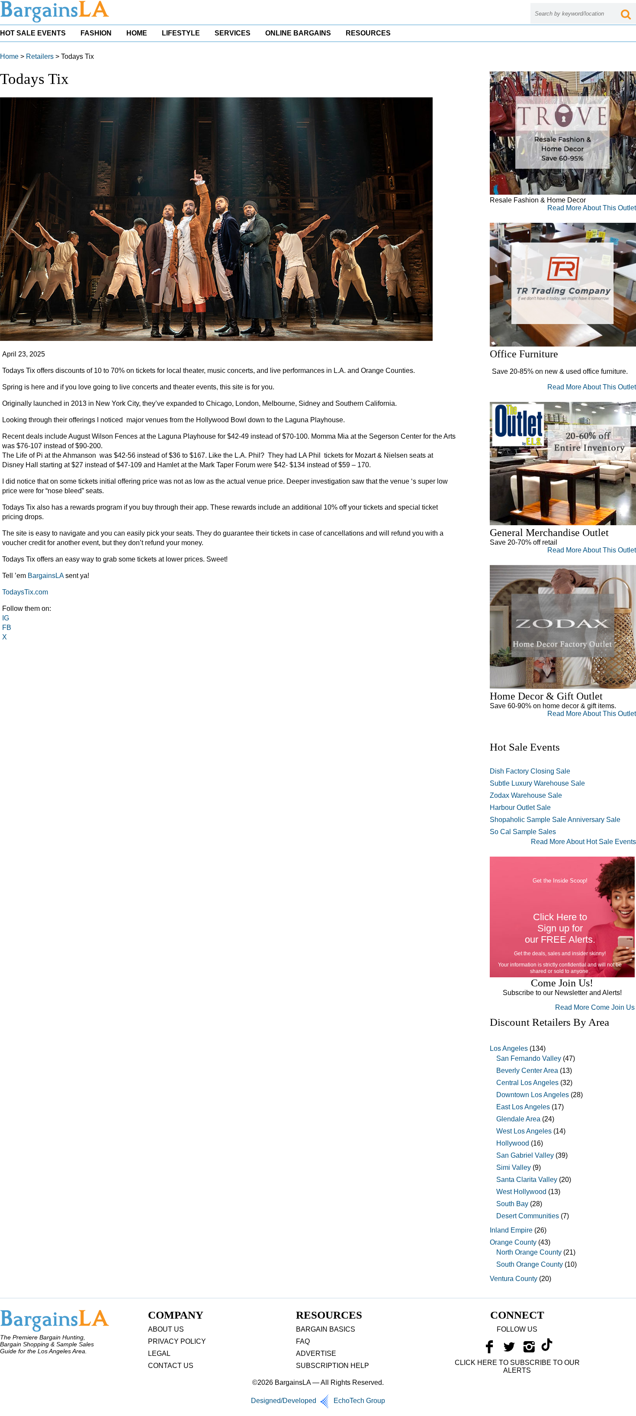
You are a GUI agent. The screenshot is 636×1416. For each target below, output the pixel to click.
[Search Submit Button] (625, 13)
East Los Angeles (523, 1107)
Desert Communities (527, 1216)
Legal (159, 1353)
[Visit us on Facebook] (489, 1349)
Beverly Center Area (527, 1070)
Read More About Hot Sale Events (583, 841)
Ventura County (513, 1278)
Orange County (513, 1242)
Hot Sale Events (33, 33)
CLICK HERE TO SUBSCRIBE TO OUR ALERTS (517, 1366)
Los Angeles (509, 1048)
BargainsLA (46, 575)
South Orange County (529, 1264)
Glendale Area (518, 1119)
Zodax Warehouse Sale (526, 795)
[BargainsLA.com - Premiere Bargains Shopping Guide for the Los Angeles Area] (55, 20)
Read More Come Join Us (595, 1007)
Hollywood (512, 1143)
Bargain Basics (325, 1329)
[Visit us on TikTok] (547, 1349)
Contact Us (170, 1365)
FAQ (303, 1341)
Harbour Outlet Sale (520, 807)
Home (136, 33)
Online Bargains (298, 33)
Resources (368, 33)
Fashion (96, 33)
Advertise (316, 1353)
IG (5, 618)
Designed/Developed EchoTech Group (318, 1400)
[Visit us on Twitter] (509, 1349)
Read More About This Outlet (591, 208)
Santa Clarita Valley (526, 1179)
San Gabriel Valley (525, 1155)
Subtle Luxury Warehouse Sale (537, 783)
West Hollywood (521, 1191)
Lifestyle (181, 33)
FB (7, 627)
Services (233, 33)
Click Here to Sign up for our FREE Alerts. (560, 928)
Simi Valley (513, 1167)
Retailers (40, 56)
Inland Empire (511, 1230)
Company (175, 1315)
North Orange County (529, 1252)
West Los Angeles (524, 1131)
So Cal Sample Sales (523, 831)
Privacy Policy (177, 1341)
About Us (166, 1329)
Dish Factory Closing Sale (530, 771)
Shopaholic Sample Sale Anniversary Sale (555, 819)
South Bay (512, 1203)
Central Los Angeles (527, 1082)
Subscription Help (332, 1365)
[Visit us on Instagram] (529, 1349)
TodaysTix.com (25, 592)
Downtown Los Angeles (532, 1094)
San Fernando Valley (528, 1058)
